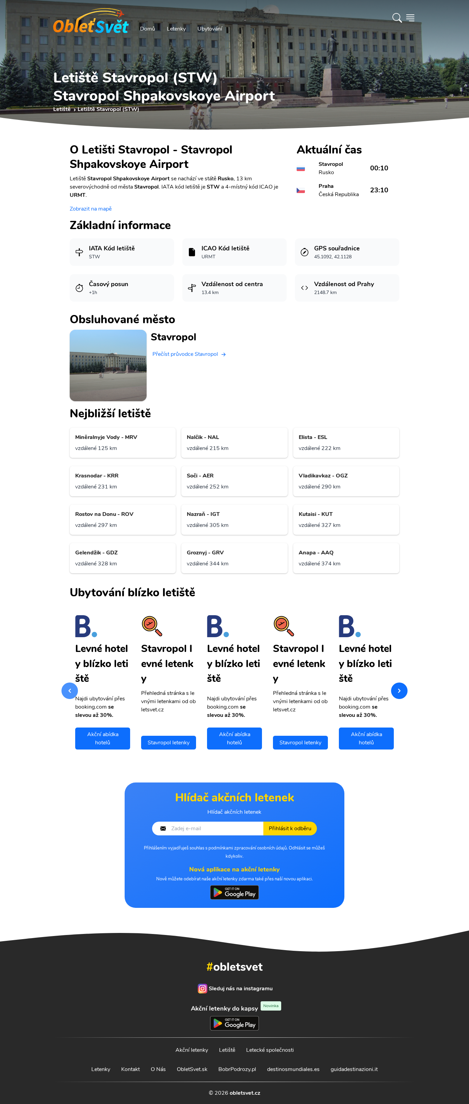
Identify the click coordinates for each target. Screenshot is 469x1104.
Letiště (227, 1050)
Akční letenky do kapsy (234, 1008)
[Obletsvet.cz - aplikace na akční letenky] (234, 892)
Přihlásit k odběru (290, 828)
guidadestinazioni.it (354, 1069)
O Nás (158, 1069)
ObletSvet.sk (192, 1069)
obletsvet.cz (245, 1093)
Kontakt (130, 1069)
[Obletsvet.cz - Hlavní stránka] (91, 18)
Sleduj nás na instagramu (241, 988)
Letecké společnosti (270, 1050)
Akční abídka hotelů (102, 738)
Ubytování (209, 29)
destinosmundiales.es (293, 1069)
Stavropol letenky (169, 742)
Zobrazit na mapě (91, 209)
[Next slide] (399, 691)
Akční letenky (191, 1050)
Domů (147, 29)
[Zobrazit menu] (410, 17)
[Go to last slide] (69, 691)
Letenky (176, 29)
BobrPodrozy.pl (237, 1069)
